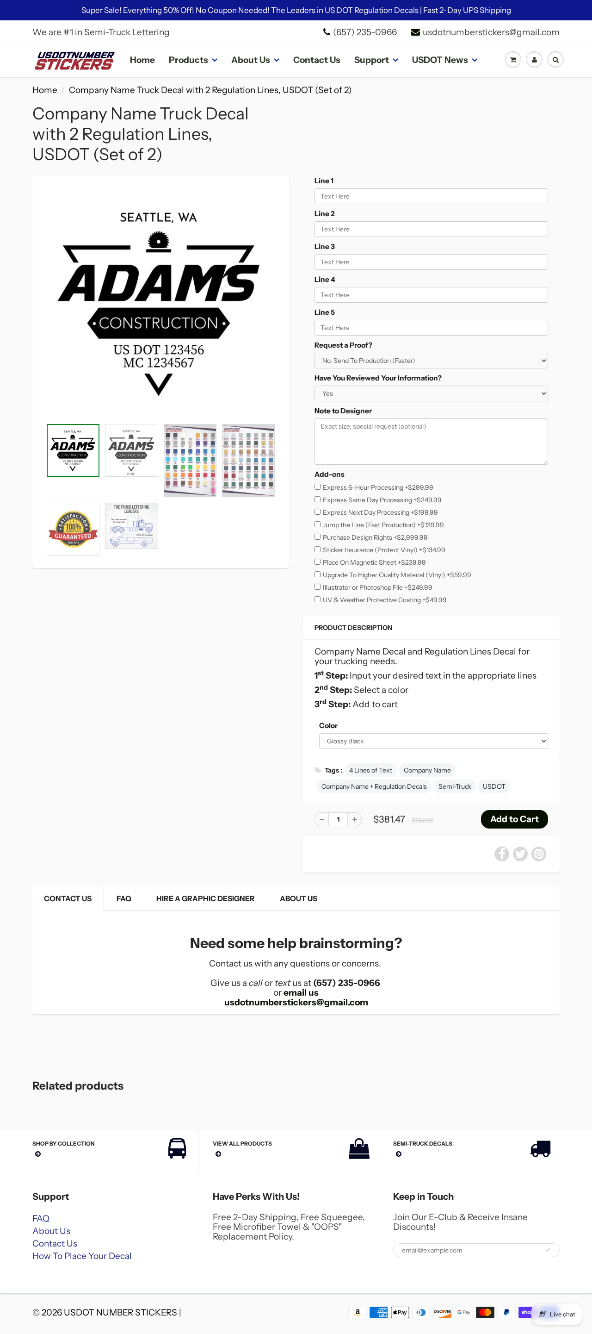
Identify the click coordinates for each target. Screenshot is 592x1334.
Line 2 (324, 213)
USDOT (494, 786)
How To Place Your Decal (82, 1256)
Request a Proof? (343, 345)
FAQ (124, 898)
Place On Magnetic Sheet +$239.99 (374, 562)
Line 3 (324, 246)
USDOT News (440, 60)
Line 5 (324, 312)
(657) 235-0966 (365, 32)
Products (188, 60)
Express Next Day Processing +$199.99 (380, 512)
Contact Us (316, 60)
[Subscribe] (548, 1249)
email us (301, 992)
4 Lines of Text (370, 770)
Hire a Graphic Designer (205, 898)
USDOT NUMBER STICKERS (120, 1312)
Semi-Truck (454, 786)
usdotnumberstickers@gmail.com (491, 32)
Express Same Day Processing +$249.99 (382, 500)
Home (142, 60)
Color (328, 725)
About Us (250, 60)
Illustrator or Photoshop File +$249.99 (377, 587)
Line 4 (324, 279)
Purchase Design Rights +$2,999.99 (375, 537)
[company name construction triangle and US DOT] (160, 302)
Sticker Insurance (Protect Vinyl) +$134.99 (384, 550)
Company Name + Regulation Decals (374, 786)
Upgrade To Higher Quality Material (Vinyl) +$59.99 (397, 575)
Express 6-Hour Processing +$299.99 (378, 487)
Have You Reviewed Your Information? (378, 378)
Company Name (427, 770)
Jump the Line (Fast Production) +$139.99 (383, 525)
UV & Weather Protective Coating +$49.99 (385, 600)
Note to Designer (343, 410)
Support (371, 60)
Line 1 (323, 180)
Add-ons (329, 474)
